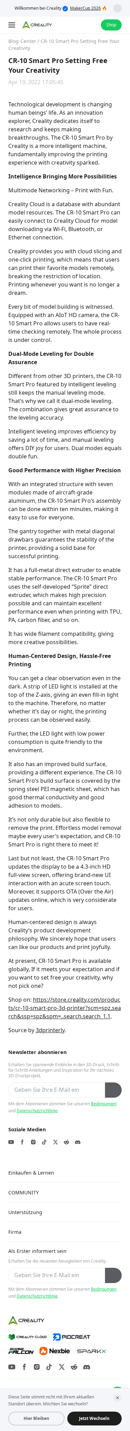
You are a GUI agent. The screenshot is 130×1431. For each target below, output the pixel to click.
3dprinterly (50, 1030)
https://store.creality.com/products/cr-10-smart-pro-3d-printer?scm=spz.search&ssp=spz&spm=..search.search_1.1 (64, 1008)
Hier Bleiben (36, 1418)
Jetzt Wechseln (94, 1418)
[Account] (91, 25)
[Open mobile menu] (12, 25)
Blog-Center (22, 41)
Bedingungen (103, 1104)
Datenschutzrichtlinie (37, 1111)
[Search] (77, 25)
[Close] (117, 1398)
